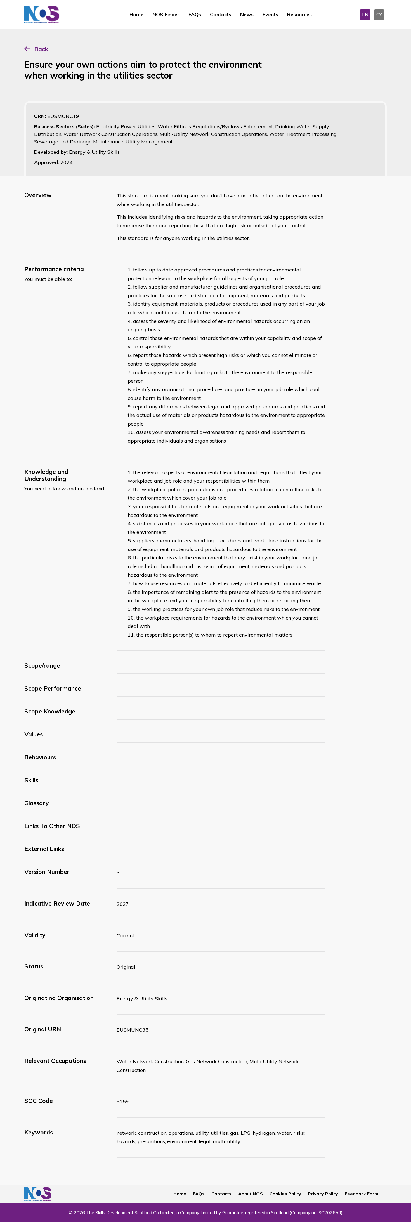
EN (365, 14)
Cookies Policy (285, 1194)
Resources (299, 14)
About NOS (250, 1194)
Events (270, 14)
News (247, 14)
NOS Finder (165, 14)
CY (379, 14)
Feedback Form (361, 1194)
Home (136, 14)
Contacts (220, 14)
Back (41, 49)
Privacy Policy (323, 1194)
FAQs (194, 14)
